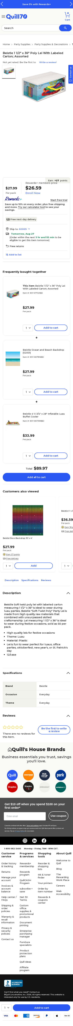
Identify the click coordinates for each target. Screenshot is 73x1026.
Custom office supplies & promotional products (27, 911)
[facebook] (44, 840)
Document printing (26, 924)
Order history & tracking (8, 865)
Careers (60, 885)
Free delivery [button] (12, 558)
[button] (71, 4)
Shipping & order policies (7, 908)
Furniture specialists (26, 943)
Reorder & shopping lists (44, 866)
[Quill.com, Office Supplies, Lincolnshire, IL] (13, 984)
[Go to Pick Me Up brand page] (44, 776)
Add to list (15, 254)
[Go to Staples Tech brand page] (28, 788)
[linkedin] (34, 840)
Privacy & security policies (6, 931)
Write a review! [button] (48, 62)
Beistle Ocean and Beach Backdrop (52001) (43, 351)
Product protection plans (26, 953)
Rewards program (25, 873)
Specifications (29, 580)
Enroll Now (32, 193)
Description (12, 580)
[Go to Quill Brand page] (12, 776)
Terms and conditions (32, 825)
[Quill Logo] (16, 16)
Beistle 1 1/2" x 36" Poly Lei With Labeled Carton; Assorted (44, 287)
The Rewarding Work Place (62, 877)
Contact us (7, 939)
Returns (5, 871)
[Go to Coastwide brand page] (28, 776)
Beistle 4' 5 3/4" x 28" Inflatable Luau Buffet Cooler (44, 415)
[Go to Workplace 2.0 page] (61, 788)
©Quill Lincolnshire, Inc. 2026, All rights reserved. (27, 994)
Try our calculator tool (31, 207)
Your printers (45, 883)
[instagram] (25, 840)
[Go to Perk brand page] (61, 776)
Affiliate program (24, 969)
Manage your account (8, 879)
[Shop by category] (3, 16)
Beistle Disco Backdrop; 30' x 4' (17, 538)
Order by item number (45, 890)
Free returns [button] (17, 246)
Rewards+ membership (27, 865)
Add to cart (41, 1007)
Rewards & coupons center (44, 900)
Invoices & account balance (7, 888)
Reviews (46, 580)
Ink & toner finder (44, 876)
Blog (59, 868)
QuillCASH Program (25, 881)
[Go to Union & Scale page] (44, 788)
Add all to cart (36, 477)
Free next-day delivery (23, 219)
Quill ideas (25, 961)
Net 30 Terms (24, 898)
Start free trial (58, 200)
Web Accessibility (63, 892)
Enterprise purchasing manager (26, 933)
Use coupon (58, 815)
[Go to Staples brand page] (12, 788)
